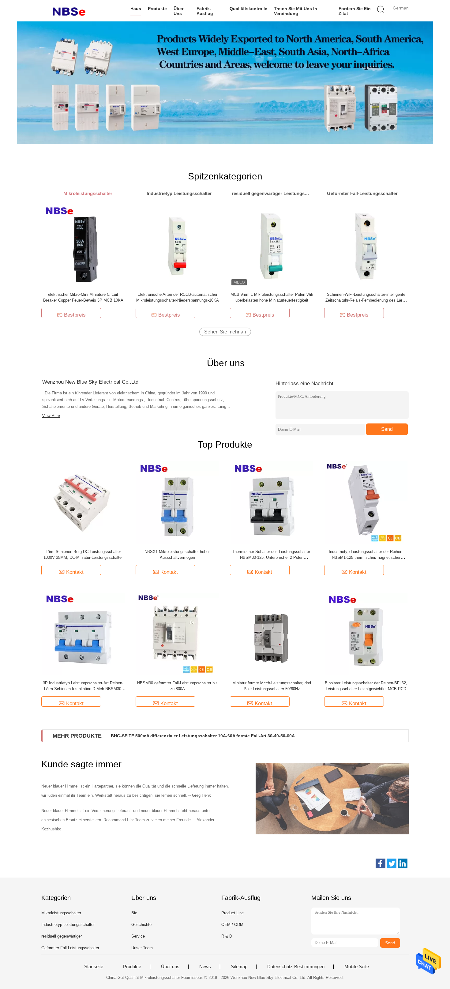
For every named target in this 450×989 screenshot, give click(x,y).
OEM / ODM (232, 924)
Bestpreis (75, 315)
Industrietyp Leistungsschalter (68, 924)
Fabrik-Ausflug (205, 11)
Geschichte (141, 924)
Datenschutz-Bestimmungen (295, 967)
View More (51, 416)
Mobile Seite (356, 967)
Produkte (157, 8)
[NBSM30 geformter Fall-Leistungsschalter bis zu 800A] (177, 633)
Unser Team (142, 948)
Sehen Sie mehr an (225, 331)
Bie (134, 913)
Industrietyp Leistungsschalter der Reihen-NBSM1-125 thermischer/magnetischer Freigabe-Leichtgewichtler (366, 557)
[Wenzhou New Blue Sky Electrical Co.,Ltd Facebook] (380, 863)
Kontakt (75, 572)
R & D (226, 936)
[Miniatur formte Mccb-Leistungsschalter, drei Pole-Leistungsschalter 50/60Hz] (271, 633)
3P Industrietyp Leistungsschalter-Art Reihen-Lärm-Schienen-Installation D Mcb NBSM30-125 (83, 689)
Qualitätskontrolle (248, 8)
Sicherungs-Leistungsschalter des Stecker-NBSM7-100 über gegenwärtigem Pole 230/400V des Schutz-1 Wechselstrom (235, 735)
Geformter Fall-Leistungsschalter (70, 948)
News (205, 967)
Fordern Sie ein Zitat (355, 11)
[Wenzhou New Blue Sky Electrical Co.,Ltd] (71, 10)
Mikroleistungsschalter (61, 913)
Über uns (178, 11)
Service (138, 936)
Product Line (232, 913)
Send (387, 429)
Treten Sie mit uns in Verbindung (295, 11)
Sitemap (239, 967)
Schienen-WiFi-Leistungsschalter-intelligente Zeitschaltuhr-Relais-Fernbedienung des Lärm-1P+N (366, 300)
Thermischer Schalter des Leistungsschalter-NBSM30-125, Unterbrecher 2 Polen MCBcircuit (271, 557)
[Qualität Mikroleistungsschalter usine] (225, 82)
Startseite (93, 967)
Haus (135, 8)
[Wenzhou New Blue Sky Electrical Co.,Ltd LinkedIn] (402, 863)
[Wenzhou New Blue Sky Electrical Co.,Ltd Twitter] (391, 863)
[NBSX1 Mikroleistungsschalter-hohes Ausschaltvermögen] (177, 502)
